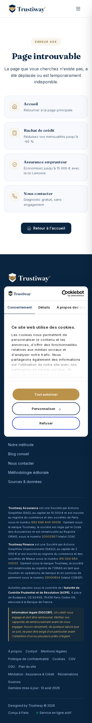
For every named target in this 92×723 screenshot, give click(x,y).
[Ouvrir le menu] (78, 8)
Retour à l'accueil (49, 228)
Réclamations (68, 674)
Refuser (46, 423)
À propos (15, 651)
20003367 (49, 536)
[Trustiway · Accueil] (27, 8)
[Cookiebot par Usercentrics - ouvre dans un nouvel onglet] (63, 293)
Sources (14, 682)
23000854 (53, 577)
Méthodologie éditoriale (28, 472)
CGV (72, 659)
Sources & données (25, 481)
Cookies (58, 659)
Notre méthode (21, 445)
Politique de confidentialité (28, 659)
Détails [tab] (44, 307)
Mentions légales (54, 651)
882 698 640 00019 (46, 522)
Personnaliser (43, 409)
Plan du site (27, 666)
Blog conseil (18, 454)
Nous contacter (21, 463)
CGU (11, 666)
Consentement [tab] (19, 307)
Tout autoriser (45, 394)
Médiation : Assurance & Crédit (31, 674)
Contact (31, 651)
